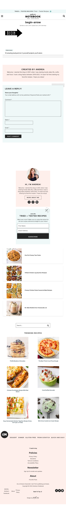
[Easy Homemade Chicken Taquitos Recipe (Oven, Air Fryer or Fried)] (17, 418)
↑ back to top (33, 448)
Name (7, 120)
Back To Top (36, 491)
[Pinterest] (33, 202)
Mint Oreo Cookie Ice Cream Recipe (48, 421)
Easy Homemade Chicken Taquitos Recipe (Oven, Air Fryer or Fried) (17, 421)
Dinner (21, 437)
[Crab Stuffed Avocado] (48, 387)
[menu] (2, 16)
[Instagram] (36, 202)
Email (7, 127)
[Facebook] (29, 202)
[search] (64, 16)
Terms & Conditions (33, 460)
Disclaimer (33, 458)
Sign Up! (26, 471)
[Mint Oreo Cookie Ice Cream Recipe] (48, 418)
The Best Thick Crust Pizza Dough (48, 361)
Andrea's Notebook (33, 16)
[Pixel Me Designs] (36, 498)
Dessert (13, 437)
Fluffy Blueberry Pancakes (17, 361)
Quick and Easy (58, 437)
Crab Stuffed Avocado (48, 390)
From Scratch (43, 437)
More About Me (33, 197)
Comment (8, 99)
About (13, 491)
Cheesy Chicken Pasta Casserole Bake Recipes (38, 290)
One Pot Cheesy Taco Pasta (33, 255)
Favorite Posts (33, 479)
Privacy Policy (33, 456)
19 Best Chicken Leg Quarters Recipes (36, 272)
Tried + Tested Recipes (32, 11)
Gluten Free (30, 437)
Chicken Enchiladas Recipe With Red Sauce (17, 390)
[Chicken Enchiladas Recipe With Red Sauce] (17, 387)
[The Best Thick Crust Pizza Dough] (48, 357)
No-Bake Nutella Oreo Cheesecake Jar (36, 307)
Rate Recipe (44, 25)
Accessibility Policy (33, 463)
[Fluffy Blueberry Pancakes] (17, 357)
